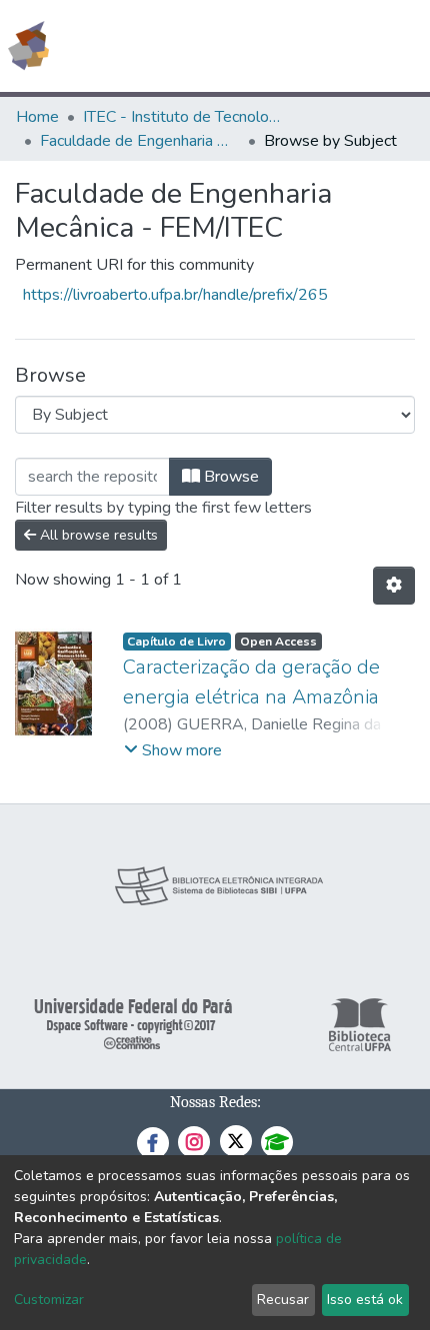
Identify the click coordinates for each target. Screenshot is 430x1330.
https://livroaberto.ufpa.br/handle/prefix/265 (175, 295)
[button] (298, 46)
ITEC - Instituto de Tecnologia (183, 117)
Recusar (283, 1299)
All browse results (97, 535)
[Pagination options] (394, 586)
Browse (229, 477)
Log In (339, 46)
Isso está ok (365, 1299)
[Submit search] (269, 46)
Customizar (49, 1299)
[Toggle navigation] (402, 46)
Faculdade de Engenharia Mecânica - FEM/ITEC (140, 141)
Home (37, 117)
